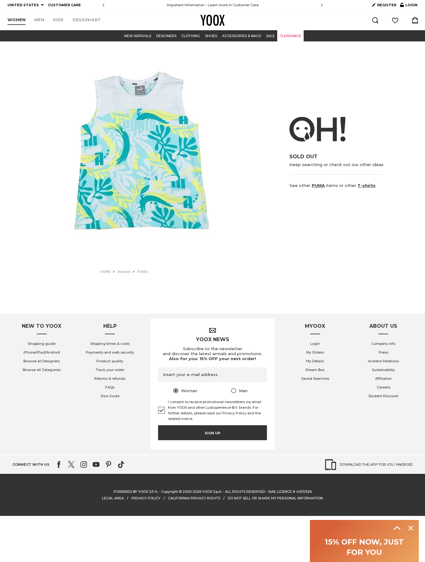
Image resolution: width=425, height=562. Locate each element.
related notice (180, 419)
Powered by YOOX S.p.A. (136, 491)
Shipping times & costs (110, 343)
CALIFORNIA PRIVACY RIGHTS (194, 498)
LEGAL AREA (113, 498)
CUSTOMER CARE (64, 5)
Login (315, 343)
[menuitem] (16, 20)
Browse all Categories (42, 370)
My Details (315, 361)
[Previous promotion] (103, 5)
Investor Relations (383, 361)
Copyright (169, 491)
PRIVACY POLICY (146, 498)
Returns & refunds (109, 378)
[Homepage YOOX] (212, 20)
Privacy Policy (234, 413)
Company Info (383, 343)
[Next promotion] (322, 5)
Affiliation (383, 378)
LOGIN (409, 6)
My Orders (315, 352)
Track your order (110, 370)
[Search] (375, 20)
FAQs (109, 387)
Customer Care (246, 5)
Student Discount (383, 396)
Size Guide (109, 396)
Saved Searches (315, 378)
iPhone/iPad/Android (41, 352)
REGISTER (386, 5)
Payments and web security (110, 352)
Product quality (109, 361)
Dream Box (315, 370)
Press (383, 352)
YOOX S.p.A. (212, 491)
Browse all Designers (41, 361)
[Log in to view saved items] (395, 20)
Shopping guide (41, 343)
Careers (383, 387)
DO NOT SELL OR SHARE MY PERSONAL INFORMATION (275, 498)
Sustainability (383, 370)
